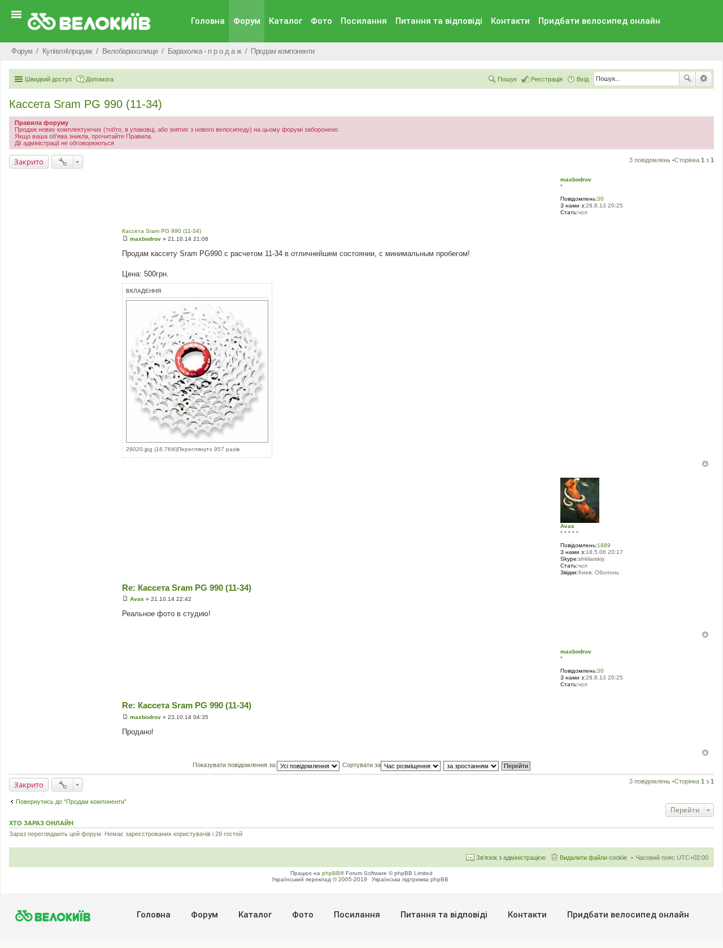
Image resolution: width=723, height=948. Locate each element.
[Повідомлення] (125, 239)
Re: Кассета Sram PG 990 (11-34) (186, 587)
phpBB (331, 873)
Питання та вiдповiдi (438, 21)
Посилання (364, 21)
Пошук (687, 78)
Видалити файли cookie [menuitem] (593, 857)
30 (600, 199)
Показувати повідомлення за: (235, 764)
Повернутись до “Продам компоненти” (71, 801)
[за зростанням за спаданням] (471, 764)
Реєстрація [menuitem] (547, 79)
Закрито (28, 162)
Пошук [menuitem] (507, 79)
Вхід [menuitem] (583, 79)
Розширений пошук (703, 78)
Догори (705, 464)
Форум (246, 21)
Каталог (285, 21)
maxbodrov (575, 179)
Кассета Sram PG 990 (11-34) (85, 104)
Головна (208, 21)
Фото (321, 21)
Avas (567, 526)
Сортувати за (361, 764)
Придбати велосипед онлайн (599, 21)
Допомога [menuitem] (100, 79)
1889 (604, 545)
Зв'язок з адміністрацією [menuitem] (511, 857)
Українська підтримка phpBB (410, 879)
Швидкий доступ (48, 79)
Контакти (510, 21)
